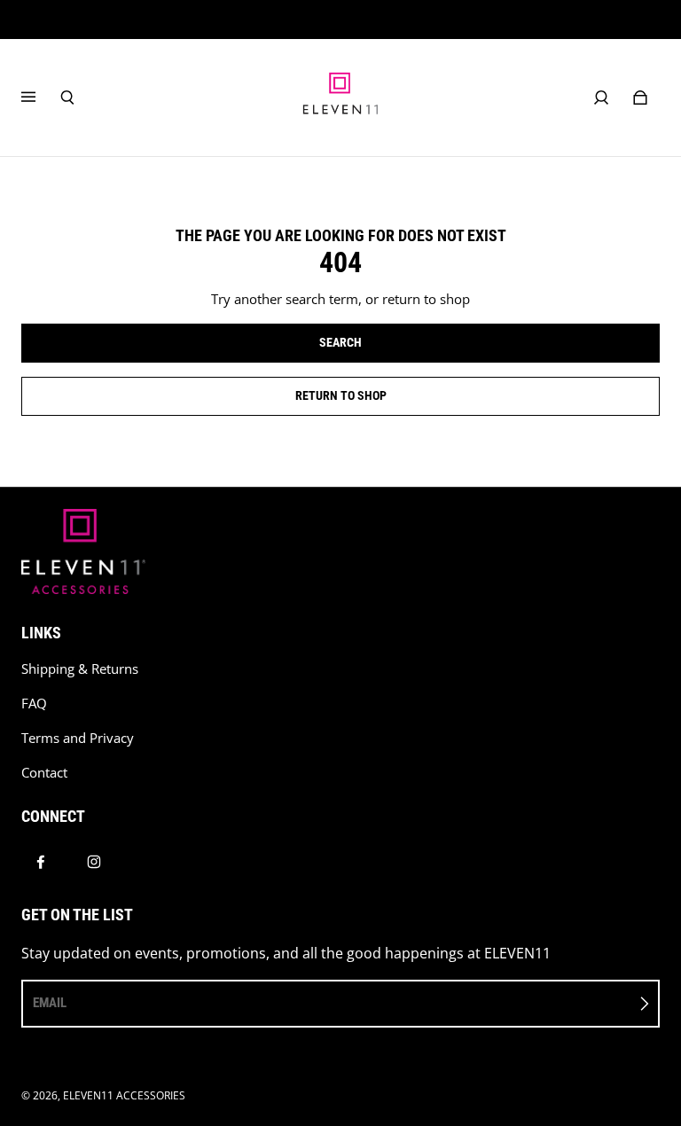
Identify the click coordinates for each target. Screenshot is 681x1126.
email (50, 1003)
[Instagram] (94, 861)
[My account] (601, 97)
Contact (44, 772)
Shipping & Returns (79, 669)
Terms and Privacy (77, 738)
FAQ (34, 703)
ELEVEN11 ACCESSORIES (124, 1095)
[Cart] (640, 97)
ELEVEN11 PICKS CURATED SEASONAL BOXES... (340, 19)
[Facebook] (40, 861)
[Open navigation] (40, 97)
